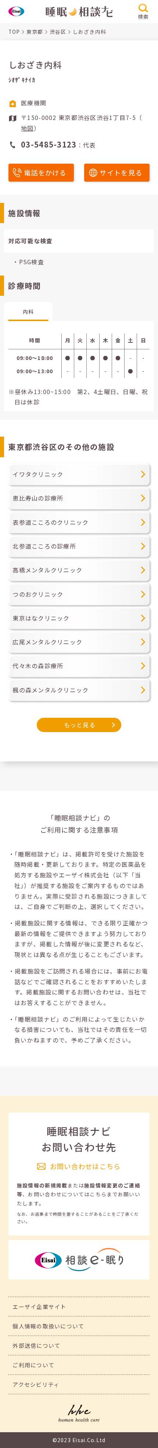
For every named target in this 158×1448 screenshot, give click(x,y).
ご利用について (33, 1365)
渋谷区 (58, 31)
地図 (27, 128)
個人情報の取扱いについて (48, 1326)
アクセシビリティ (36, 1384)
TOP (14, 31)
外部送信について (36, 1345)
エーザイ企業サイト (39, 1306)
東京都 (34, 31)
